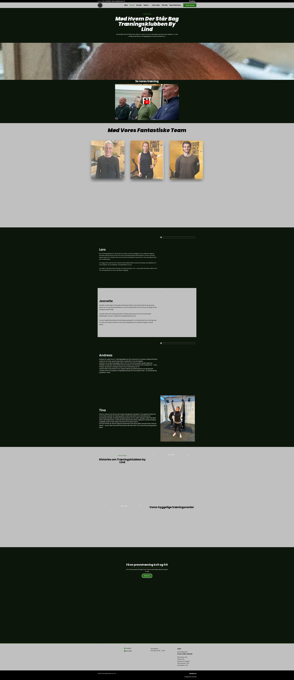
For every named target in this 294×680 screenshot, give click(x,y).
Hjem (126, 5)
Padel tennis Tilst (182, 657)
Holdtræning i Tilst (182, 665)
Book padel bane (175, 5)
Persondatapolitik (182, 652)
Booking (192, 1)
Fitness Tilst (180, 659)
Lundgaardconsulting (190, 676)
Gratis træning (190, 5)
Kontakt (139, 5)
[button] (153, 455)
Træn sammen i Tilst (183, 663)
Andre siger (156, 5)
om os (132, 5)
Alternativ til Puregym (183, 661)
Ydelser (146, 5)
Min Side (165, 5)
